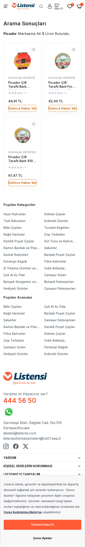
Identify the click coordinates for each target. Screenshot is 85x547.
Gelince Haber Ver (22, 108)
